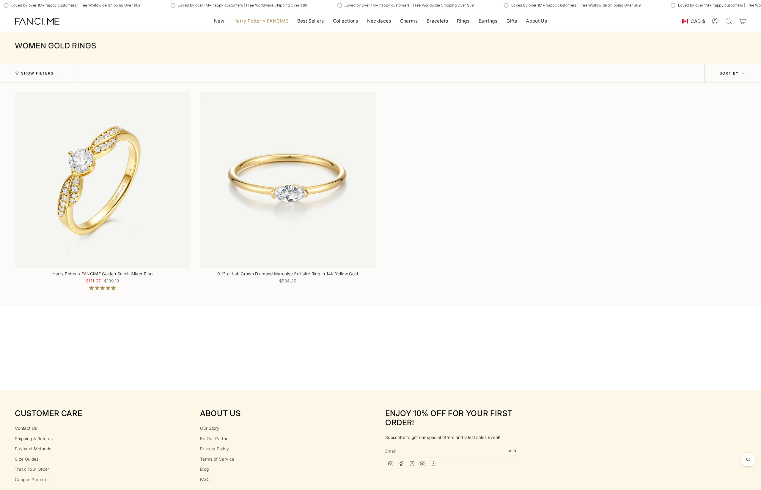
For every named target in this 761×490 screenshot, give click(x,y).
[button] (345, 21)
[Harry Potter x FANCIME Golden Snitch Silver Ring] (102, 180)
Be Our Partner (215, 438)
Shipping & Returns (34, 438)
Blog (204, 469)
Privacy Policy (214, 448)
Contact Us (26, 428)
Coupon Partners (31, 479)
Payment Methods (33, 448)
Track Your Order (32, 469)
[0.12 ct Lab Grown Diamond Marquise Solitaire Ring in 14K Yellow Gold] (287, 180)
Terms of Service (217, 458)
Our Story (209, 428)
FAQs (205, 479)
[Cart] (742, 21)
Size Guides (27, 458)
